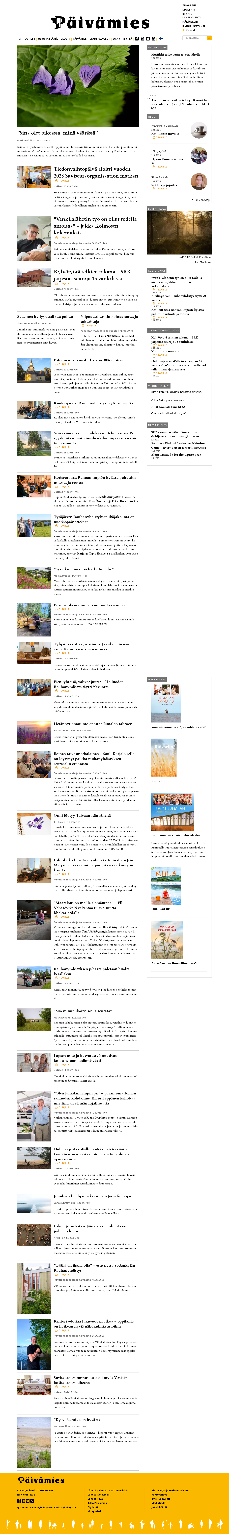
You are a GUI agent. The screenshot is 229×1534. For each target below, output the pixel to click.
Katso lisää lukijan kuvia (195, 257)
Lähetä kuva (203, 262)
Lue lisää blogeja (200, 200)
